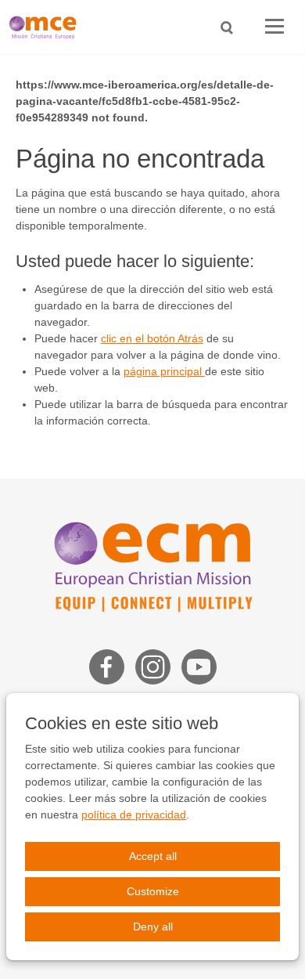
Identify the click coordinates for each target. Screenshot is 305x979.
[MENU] (274, 27)
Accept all (153, 856)
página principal (164, 371)
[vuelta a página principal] (47, 27)
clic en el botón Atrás (152, 338)
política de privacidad (133, 814)
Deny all (153, 926)
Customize (153, 891)
